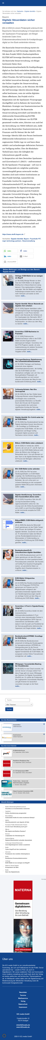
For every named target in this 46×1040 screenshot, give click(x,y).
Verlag (23, 1001)
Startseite (20, 11)
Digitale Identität (30, 11)
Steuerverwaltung (28, 241)
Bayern (26, 239)
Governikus (16, 724)
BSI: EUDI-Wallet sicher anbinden (27, 469)
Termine (23, 995)
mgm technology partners (11, 241)
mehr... (23, 296)
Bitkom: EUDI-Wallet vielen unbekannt (29, 443)
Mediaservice (23, 998)
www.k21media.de (23, 1027)
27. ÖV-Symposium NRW (20, 771)
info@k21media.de (23, 1025)
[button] (10, 251)
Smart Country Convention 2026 (23, 791)
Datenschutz (23, 1004)
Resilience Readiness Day (21, 760)
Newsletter (23, 992)
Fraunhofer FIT (35, 239)
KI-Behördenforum (19, 750)
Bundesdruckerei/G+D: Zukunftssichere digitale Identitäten (28, 551)
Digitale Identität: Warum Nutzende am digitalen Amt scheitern (29, 305)
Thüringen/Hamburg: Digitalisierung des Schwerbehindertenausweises (28, 360)
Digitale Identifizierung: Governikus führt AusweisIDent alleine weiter (28, 496)
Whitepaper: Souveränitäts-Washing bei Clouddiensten (28, 665)
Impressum (23, 1007)
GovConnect (17, 735)
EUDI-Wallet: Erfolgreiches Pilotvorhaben (25, 579)
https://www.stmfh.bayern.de (12, 234)
